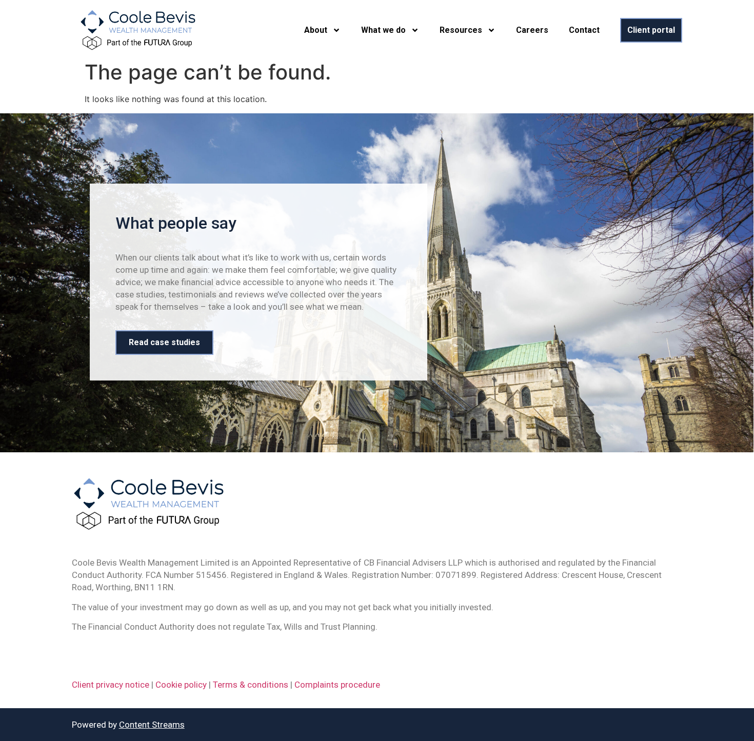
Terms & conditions (250, 684)
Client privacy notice (110, 684)
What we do (383, 30)
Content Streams (152, 724)
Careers (532, 30)
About (315, 30)
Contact (584, 30)
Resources (461, 30)
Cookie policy (181, 684)
